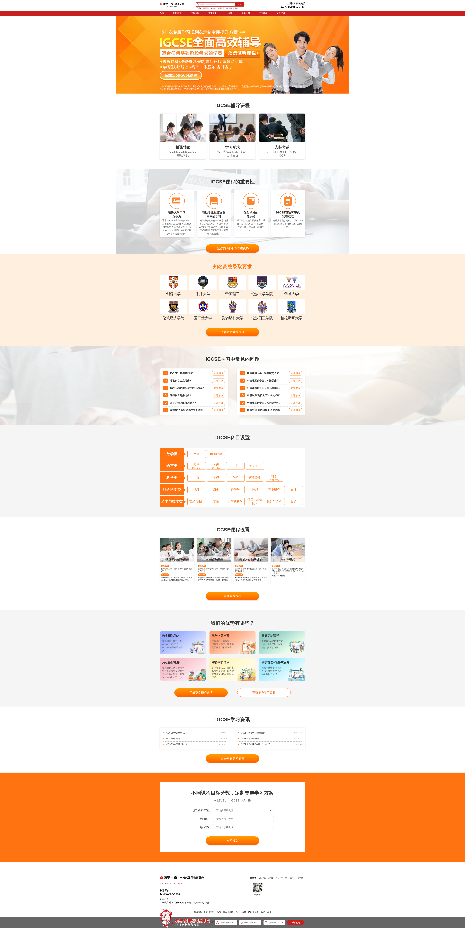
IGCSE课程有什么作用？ (251, 739)
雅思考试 (221, 8)
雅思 (166, 883)
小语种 (235, 8)
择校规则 (229, 8)
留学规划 (245, 13)
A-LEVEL (262, 878)
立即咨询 (218, 373)
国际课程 (195, 13)
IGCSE (180, 883)
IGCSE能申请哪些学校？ (176, 744)
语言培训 (212, 13)
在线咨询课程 (232, 596)
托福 (161, 883)
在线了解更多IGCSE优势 (232, 248)
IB (175, 883)
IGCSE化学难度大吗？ (176, 733)
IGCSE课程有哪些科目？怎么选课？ (256, 744)
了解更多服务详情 (201, 692)
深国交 (270, 878)
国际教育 (177, 13)
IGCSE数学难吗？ (174, 739)
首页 (162, 13)
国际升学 (206, 8)
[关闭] (304, 915)
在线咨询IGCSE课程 (181, 75)
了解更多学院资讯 (232, 332)
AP (171, 883)
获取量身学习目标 (264, 692)
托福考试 (213, 8)
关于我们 (281, 13)
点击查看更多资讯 (232, 758)
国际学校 (263, 13)
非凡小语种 (289, 878)
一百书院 (299, 878)
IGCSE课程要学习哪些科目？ (253, 733)
